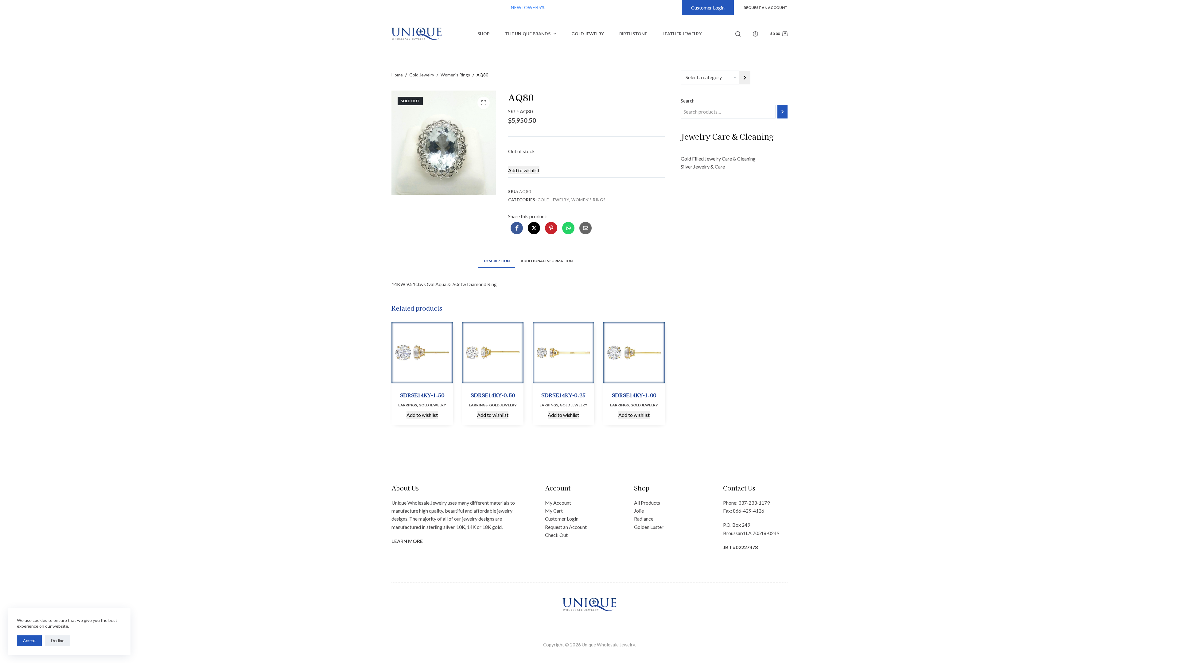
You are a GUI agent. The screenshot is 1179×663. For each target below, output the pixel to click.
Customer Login (708, 7)
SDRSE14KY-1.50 (422, 395)
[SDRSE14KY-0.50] (492, 352)
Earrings (407, 405)
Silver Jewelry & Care (703, 166)
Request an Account (566, 527)
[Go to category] (744, 77)
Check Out (556, 535)
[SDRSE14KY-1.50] (422, 352)
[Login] (755, 34)
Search (688, 100)
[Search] (738, 34)
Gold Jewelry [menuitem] (587, 33)
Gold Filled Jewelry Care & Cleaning (718, 158)
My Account (558, 503)
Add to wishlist (523, 170)
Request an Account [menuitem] (766, 7)
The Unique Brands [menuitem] (528, 33)
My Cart (554, 511)
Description (497, 260)
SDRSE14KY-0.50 (493, 395)
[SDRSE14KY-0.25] (563, 352)
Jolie (639, 511)
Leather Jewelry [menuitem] (682, 33)
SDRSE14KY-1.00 (634, 395)
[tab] (496, 260)
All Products (647, 503)
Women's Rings (588, 199)
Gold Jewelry (553, 199)
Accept (29, 640)
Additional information (547, 260)
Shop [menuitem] (483, 33)
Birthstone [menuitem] (633, 33)
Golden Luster (648, 527)
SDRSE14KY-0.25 (563, 395)
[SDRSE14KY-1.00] (634, 352)
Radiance (643, 518)
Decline (57, 640)
